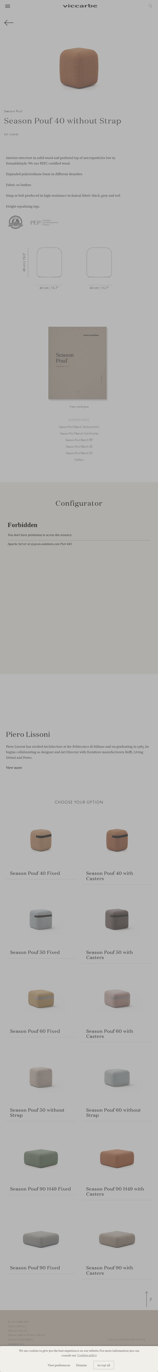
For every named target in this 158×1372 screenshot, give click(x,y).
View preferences (59, 1365)
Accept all (103, 1365)
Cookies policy (87, 1355)
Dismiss (81, 1365)
